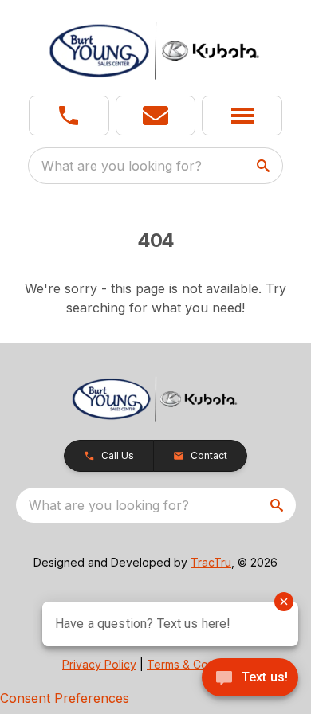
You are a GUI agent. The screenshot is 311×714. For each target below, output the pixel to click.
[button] (69, 115)
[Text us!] (250, 679)
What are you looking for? (121, 166)
